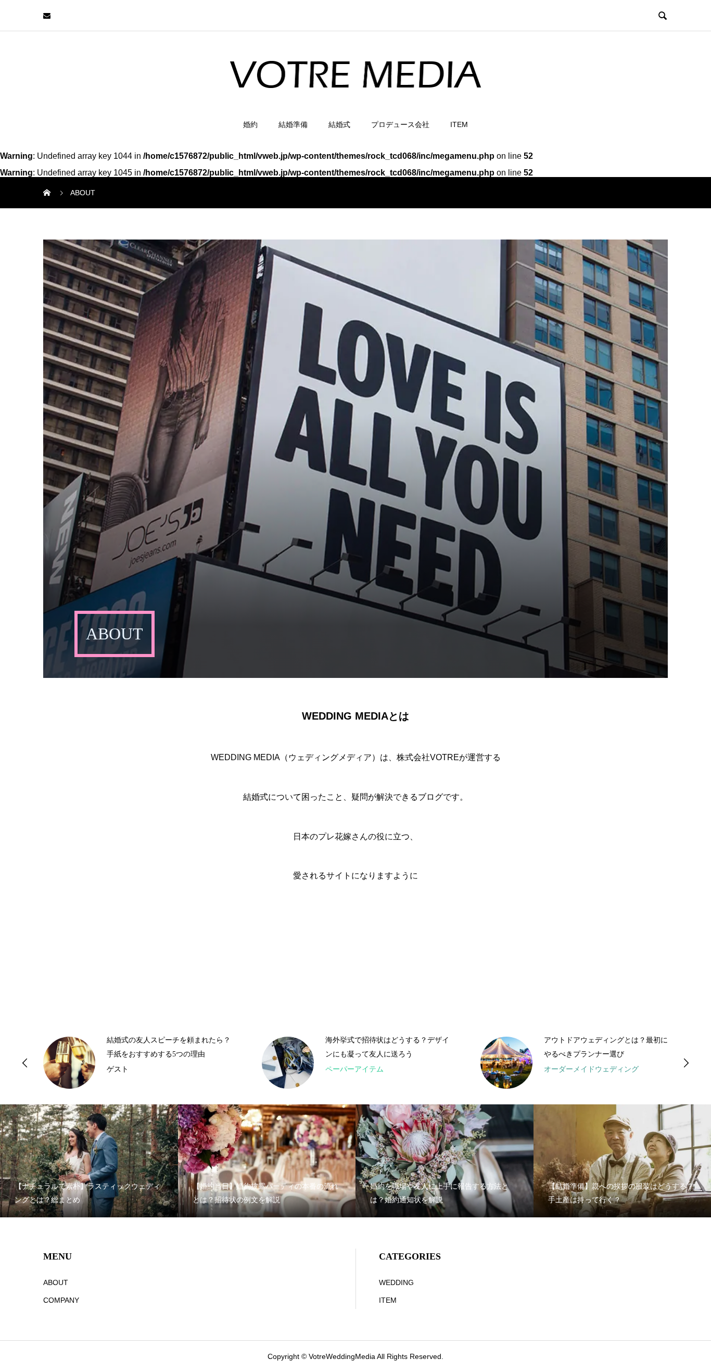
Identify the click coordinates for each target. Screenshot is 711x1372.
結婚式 (339, 124)
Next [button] (686, 1063)
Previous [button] (25, 1063)
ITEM (459, 124)
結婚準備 (293, 124)
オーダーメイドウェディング (591, 1069)
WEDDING (396, 1282)
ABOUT (55, 1282)
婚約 (250, 124)
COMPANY (61, 1300)
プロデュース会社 (400, 124)
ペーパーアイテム (354, 1069)
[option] (137, 1062)
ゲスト (118, 1069)
